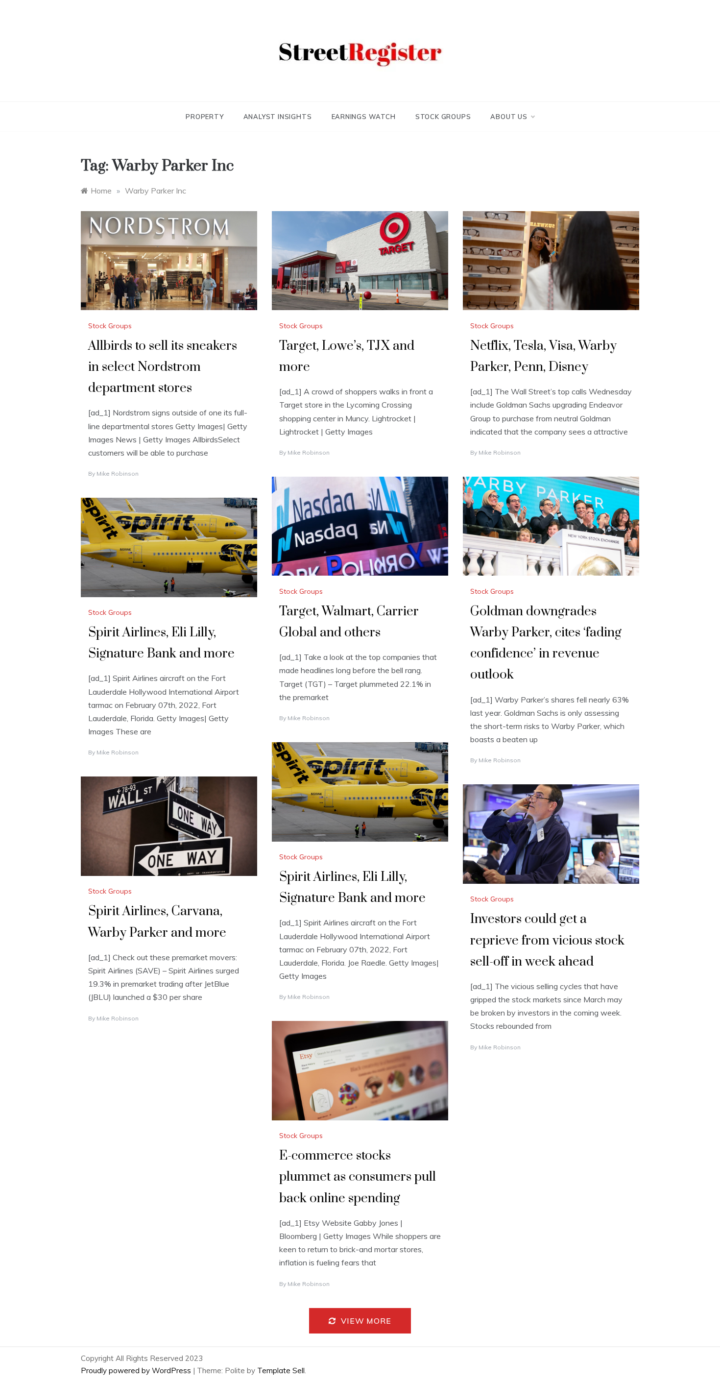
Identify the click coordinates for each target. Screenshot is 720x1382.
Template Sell (281, 1370)
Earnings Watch (364, 117)
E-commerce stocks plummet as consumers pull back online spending (357, 1177)
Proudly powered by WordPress (137, 1370)
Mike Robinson (117, 473)
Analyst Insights (277, 117)
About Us (508, 117)
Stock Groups (443, 117)
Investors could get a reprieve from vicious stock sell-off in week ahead (547, 940)
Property (204, 117)
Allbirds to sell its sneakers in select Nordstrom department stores (162, 367)
